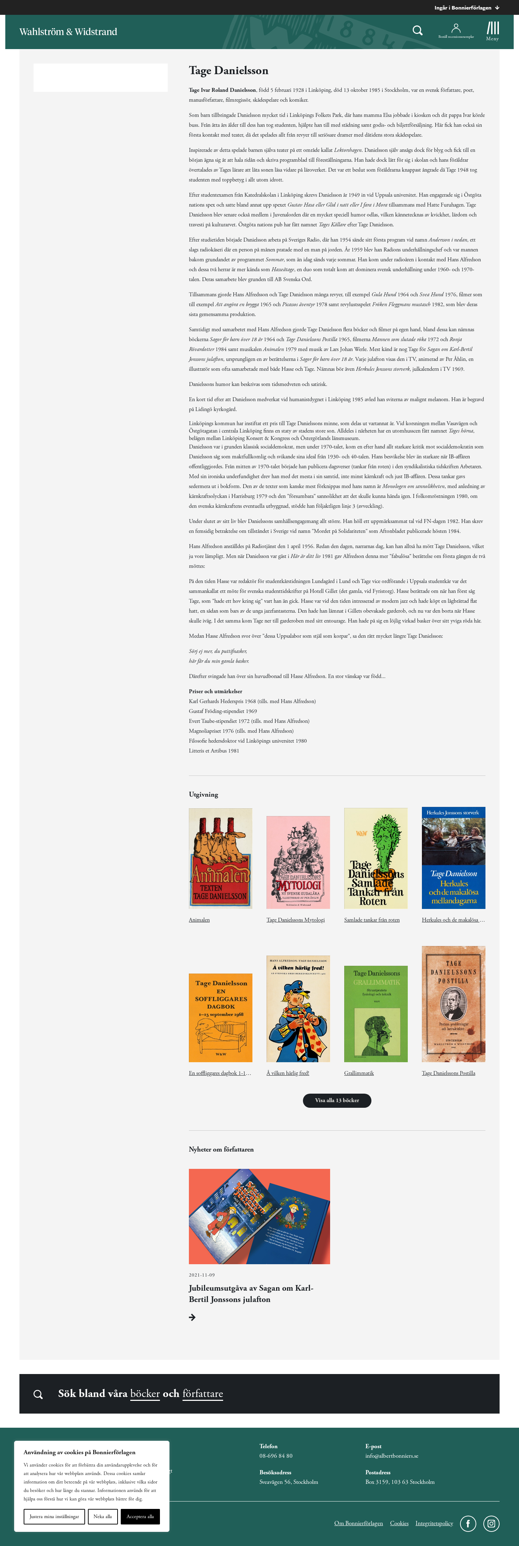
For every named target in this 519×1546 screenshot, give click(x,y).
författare (203, 1394)
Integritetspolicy (434, 1523)
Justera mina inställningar (54, 1517)
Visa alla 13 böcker (337, 1100)
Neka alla (103, 1517)
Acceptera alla (140, 1517)
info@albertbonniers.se (391, 1456)
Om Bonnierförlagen (358, 1523)
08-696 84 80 (276, 1456)
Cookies (399, 1523)
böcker (145, 1394)
